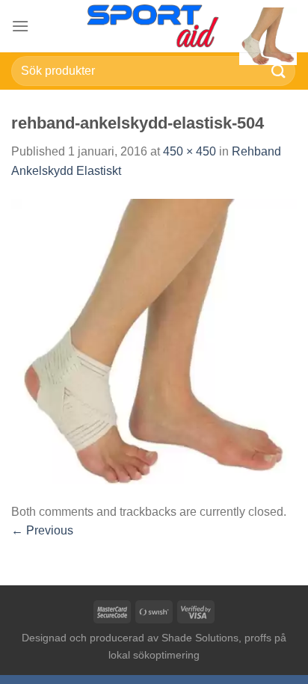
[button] (20, 25)
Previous (42, 530)
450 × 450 (189, 151)
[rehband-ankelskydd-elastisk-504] (154, 340)
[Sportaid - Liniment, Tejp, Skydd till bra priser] (154, 26)
